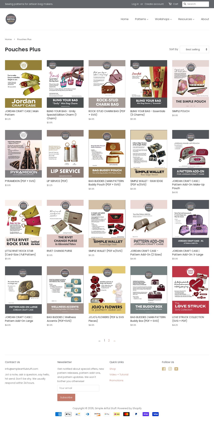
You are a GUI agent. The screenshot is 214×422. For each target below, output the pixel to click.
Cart (175, 4)
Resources (185, 19)
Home (125, 19)
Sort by (173, 49)
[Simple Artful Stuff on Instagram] (170, 369)
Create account (154, 4)
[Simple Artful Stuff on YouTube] (176, 369)
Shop (113, 369)
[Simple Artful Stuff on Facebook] (164, 369)
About (205, 19)
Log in (135, 4)
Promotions (116, 380)
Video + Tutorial (119, 374)
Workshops (162, 19)
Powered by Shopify (130, 408)
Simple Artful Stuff (105, 408)
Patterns (141, 19)
